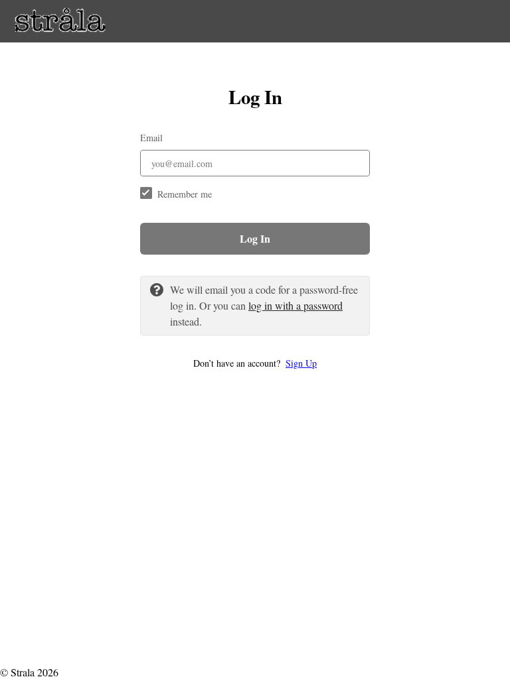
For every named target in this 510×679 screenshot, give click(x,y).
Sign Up (301, 363)
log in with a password (295, 305)
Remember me (184, 194)
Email (151, 137)
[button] (255, 363)
